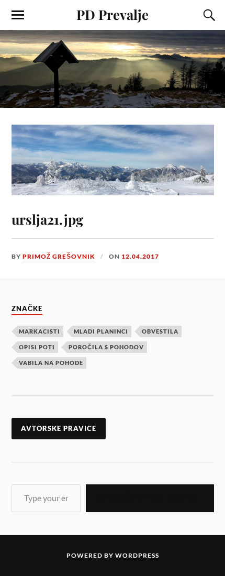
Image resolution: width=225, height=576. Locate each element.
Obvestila (160, 331)
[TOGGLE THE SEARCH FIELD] (207, 15)
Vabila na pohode (51, 362)
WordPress (137, 555)
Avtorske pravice (58, 428)
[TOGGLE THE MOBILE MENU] (18, 15)
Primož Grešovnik (58, 256)
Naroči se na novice (149, 498)
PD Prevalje (112, 14)
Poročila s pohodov (106, 347)
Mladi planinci (101, 331)
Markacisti (39, 331)
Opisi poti (37, 347)
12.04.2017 (140, 256)
